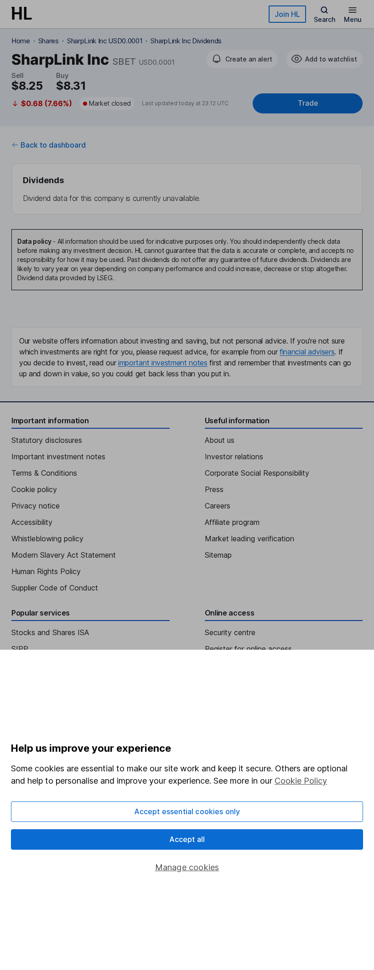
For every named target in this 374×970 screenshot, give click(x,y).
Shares (48, 40)
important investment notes (163, 362)
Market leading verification (249, 538)
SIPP (19, 648)
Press (214, 489)
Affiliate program (232, 522)
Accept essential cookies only (187, 811)
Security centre (230, 632)
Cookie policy (34, 489)
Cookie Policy (301, 780)
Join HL (287, 14)
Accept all (187, 839)
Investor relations (234, 456)
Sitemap (218, 554)
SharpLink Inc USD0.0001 (105, 40)
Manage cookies (187, 867)
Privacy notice (35, 505)
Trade (308, 103)
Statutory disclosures (46, 440)
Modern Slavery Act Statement (63, 554)
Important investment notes (58, 456)
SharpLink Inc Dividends (186, 40)
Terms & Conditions (44, 472)
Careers (217, 505)
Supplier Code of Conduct (54, 587)
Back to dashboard (53, 145)
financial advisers (307, 351)
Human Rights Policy (46, 571)
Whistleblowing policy (47, 538)
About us (219, 440)
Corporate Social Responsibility (257, 472)
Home (20, 40)
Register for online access (248, 648)
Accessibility (31, 522)
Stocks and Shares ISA (50, 632)
